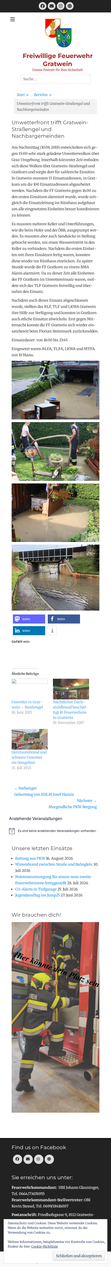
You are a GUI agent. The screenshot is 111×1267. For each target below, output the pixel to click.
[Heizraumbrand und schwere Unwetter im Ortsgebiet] (30, 739)
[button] (29, 619)
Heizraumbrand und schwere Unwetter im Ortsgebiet (29, 757)
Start (23, 94)
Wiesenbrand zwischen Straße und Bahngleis (53, 864)
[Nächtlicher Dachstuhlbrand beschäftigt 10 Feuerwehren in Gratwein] (71, 689)
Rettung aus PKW (30, 858)
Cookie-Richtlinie (44, 1246)
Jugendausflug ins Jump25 (37, 895)
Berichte (43, 94)
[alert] (55, 831)
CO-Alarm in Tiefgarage (36, 889)
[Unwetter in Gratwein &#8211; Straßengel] (30, 689)
